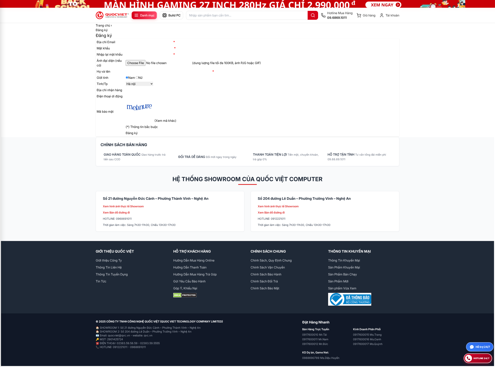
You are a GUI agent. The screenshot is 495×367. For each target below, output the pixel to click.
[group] (247, 4)
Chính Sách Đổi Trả (264, 281)
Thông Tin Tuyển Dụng (112, 274)
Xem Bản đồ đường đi (116, 212)
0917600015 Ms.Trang (367, 334)
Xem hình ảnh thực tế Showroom (123, 206)
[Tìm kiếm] (313, 15)
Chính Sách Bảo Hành (266, 274)
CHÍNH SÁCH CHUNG (268, 251)
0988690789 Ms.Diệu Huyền (320, 357)
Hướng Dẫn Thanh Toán (190, 267)
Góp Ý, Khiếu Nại (185, 288)
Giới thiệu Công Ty (109, 260)
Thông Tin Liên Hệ (109, 267)
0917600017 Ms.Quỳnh (367, 344)
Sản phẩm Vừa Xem (342, 288)
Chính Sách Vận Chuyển (268, 267)
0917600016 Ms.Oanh (367, 339)
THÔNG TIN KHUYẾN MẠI (349, 251)
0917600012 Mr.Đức (315, 344)
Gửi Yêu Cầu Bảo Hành (189, 281)
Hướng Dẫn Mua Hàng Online (193, 260)
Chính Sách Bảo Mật (265, 288)
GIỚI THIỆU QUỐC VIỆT (115, 251)
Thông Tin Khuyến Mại (344, 260)
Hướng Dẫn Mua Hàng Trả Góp (195, 274)
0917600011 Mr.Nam (315, 339)
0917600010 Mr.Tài (314, 334)
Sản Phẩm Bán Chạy (342, 274)
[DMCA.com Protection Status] (209, 295)
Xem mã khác (165, 121)
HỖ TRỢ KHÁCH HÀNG (192, 251)
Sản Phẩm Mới (338, 281)
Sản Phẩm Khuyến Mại (344, 267)
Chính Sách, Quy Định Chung (271, 260)
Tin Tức (101, 281)
